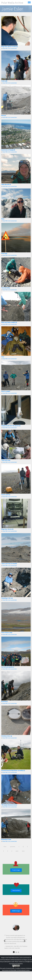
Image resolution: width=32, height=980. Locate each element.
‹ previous (12, 846)
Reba (2, 219)
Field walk (4, 81)
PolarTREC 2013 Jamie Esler (9, 48)
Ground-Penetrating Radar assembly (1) (13, 770)
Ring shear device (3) (7, 529)
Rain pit (3, 115)
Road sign (4, 253)
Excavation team (6, 839)
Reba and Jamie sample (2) (9, 322)
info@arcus (29, 960)
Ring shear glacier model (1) (9, 46)
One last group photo (7, 667)
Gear (2, 357)
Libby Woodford (6, 184)
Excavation (4, 701)
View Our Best (16, 890)
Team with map (5, 460)
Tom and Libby (5, 288)
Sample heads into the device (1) (10, 425)
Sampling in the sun (7, 598)
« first (4, 846)
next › (17, 851)
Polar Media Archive (12, 2)
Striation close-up (6, 736)
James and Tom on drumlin (9, 563)
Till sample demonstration (9, 805)
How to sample (5, 391)
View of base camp (6, 632)
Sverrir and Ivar (5, 494)
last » (23, 851)
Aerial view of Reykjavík (8, 150)
